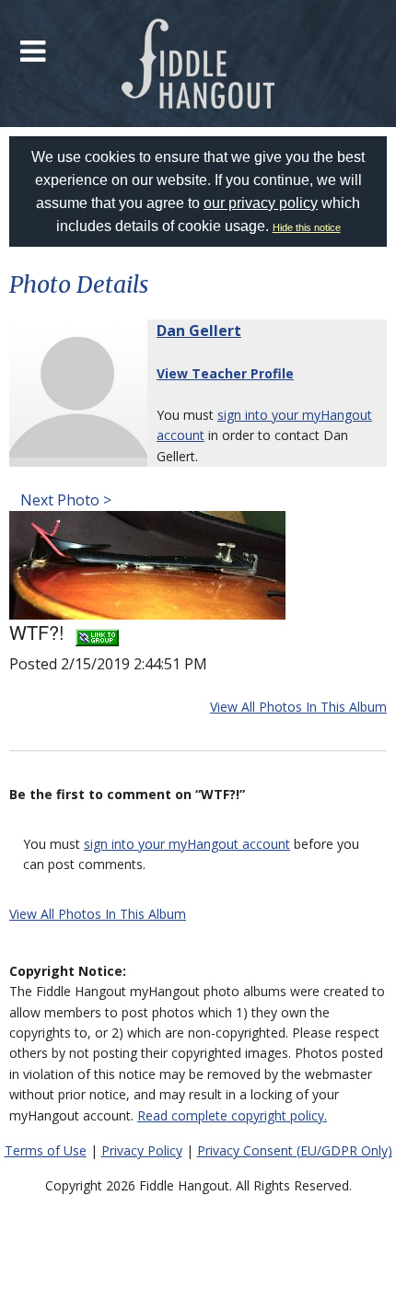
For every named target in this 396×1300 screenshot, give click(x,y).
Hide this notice (307, 227)
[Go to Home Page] (198, 63)
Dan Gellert (199, 330)
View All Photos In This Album (298, 706)
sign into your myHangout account (187, 844)
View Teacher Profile (225, 373)
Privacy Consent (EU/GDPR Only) (294, 1150)
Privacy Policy (141, 1150)
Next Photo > (64, 500)
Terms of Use (46, 1150)
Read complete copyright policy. (232, 1115)
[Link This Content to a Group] (97, 632)
